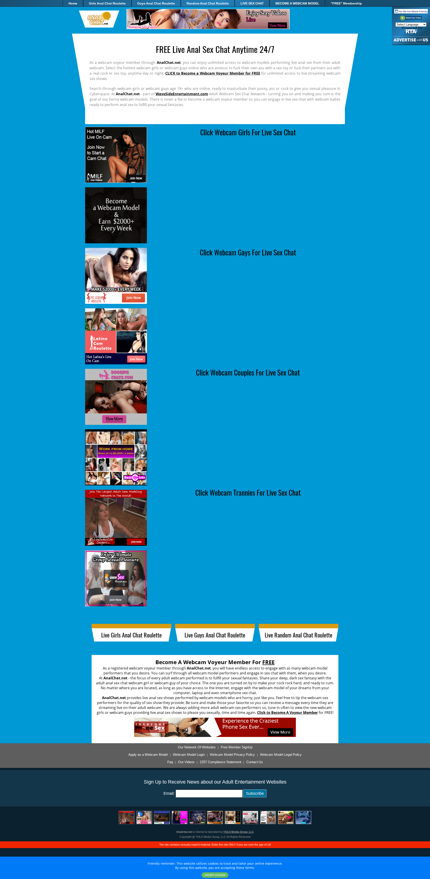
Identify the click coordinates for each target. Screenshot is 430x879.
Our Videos (186, 762)
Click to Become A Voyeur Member (287, 712)
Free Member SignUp (236, 747)
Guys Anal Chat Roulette (156, 3)
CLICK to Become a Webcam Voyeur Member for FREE (212, 73)
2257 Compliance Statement (220, 762)
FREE (268, 662)
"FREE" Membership (346, 3)
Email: (169, 793)
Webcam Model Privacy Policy (232, 755)
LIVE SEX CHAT (252, 3)
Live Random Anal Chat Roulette (298, 635)
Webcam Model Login (189, 755)
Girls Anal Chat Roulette (107, 3)
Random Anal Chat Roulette (208, 3)
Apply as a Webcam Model (148, 755)
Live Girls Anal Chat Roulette (131, 635)
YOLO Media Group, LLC (238, 832)
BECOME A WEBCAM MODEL (297, 3)
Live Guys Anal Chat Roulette (215, 635)
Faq (170, 762)
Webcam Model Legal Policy (281, 755)
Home (73, 3)
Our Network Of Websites (197, 747)
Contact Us (254, 762)
